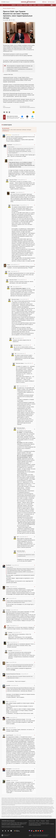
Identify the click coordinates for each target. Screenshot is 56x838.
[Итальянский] (36, 831)
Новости (14, 5)
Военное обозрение (7, 8)
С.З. (7, 727)
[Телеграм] (3, 831)
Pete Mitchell (9, 144)
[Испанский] (38, 831)
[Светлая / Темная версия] (51, 5)
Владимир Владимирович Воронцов (13, 673)
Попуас (8, 264)
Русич (7, 662)
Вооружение (19, 5)
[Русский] (29, 831)
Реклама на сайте (32, 820)
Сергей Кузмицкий (6, 107)
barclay (7, 586)
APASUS (7, 717)
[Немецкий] (34, 831)
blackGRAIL (13, 192)
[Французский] (40, 831)
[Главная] (2, 5)
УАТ (9, 271)
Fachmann (9, 134)
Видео (34, 5)
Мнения (30, 5)
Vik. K (8, 642)
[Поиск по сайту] (54, 5)
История (25, 5)
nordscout (8, 780)
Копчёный (10, 632)
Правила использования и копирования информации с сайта (13, 826)
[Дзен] (11, 831)
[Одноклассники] (5, 831)
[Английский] (32, 831)
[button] (44, 2)
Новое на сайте (40, 5)
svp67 (7, 598)
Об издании (43, 820)
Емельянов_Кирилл (13, 179)
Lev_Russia (10, 159)
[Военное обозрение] (28, 2)
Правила (47, 820)
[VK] (8, 831)
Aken (8, 625)
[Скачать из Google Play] (17, 831)
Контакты (38, 820)
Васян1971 (8, 685)
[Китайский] (42, 831)
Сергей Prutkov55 (9, 735)
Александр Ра (8, 768)
